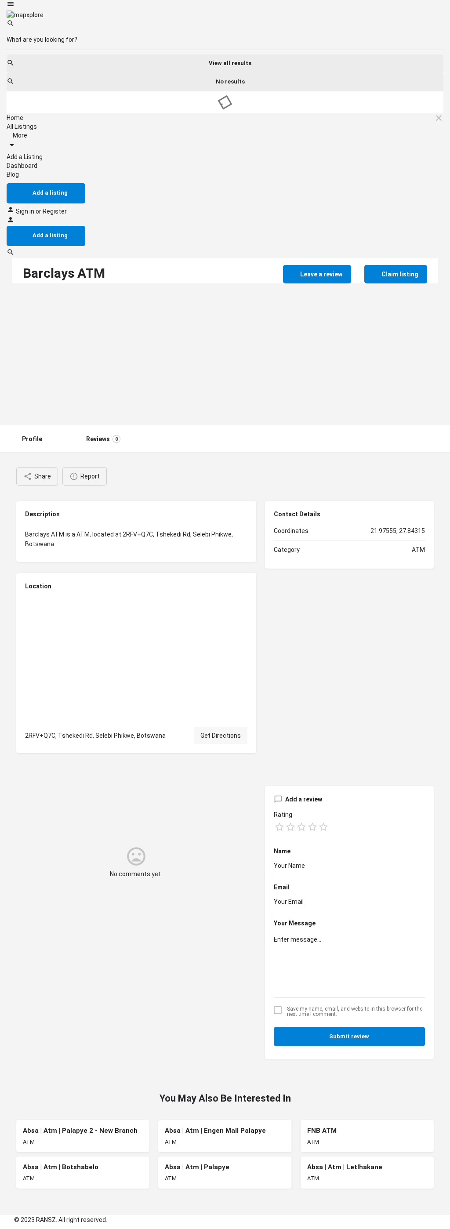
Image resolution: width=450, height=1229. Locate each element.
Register (55, 211)
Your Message (295, 923)
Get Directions (220, 735)
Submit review (349, 1036)
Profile (32, 438)
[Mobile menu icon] (225, 5)
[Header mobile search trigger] (11, 253)
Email (282, 887)
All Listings (22, 126)
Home (15, 117)
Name (282, 851)
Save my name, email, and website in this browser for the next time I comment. (354, 1011)
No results (230, 81)
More (19, 135)
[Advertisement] (225, 359)
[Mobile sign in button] (11, 221)
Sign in (26, 211)
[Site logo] (25, 14)
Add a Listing (25, 156)
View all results (230, 63)
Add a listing (50, 192)
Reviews (102, 438)
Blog (13, 174)
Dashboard (22, 165)
